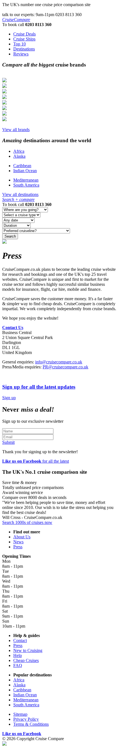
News (18, 541)
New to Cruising (27, 650)
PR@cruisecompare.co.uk (65, 367)
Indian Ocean (25, 170)
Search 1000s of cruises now (27, 522)
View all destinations (20, 194)
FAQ (17, 665)
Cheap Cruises (26, 660)
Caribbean (22, 165)
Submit (8, 442)
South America (26, 185)
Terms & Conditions (31, 724)
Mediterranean (25, 180)
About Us (21, 536)
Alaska (19, 156)
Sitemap (20, 714)
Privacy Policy (26, 719)
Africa (18, 151)
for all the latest (35, 461)
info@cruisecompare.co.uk (58, 362)
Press (17, 546)
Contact (20, 640)
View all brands (16, 129)
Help (17, 655)
